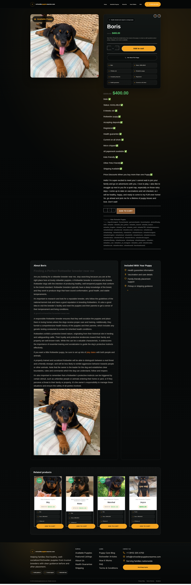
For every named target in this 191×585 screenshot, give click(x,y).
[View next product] (159, 15)
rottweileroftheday (109, 240)
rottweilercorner (128, 230)
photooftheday (155, 222)
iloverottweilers (145, 222)
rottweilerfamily (118, 232)
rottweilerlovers (138, 235)
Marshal (111, 502)
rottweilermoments (150, 235)
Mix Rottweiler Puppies (81, 500)
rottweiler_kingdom (109, 227)
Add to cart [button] (50, 526)
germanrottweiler (134, 222)
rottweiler (110, 225)
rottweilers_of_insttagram (122, 243)
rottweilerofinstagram (142, 237)
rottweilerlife (128, 235)
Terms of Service (150, 581)
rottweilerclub (118, 230)
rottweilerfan (127, 232)
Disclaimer (158, 581)
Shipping (79, 568)
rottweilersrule (107, 245)
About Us (124, 4)
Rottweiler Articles (108, 556)
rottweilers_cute (108, 243)
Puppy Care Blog (107, 553)
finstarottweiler (123, 222)
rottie (105, 225)
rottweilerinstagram (149, 232)
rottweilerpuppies (140, 240)
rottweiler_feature (147, 225)
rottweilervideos (118, 245)
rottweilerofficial (119, 237)
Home (105, 4)
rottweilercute (148, 230)
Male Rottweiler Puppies (118, 219)
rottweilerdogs (107, 232)
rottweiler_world (132, 227)
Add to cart (138, 48)
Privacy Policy (141, 581)
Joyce (143, 502)
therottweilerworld (139, 245)
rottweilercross (138, 230)
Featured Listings (83, 556)
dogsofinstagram (113, 222)
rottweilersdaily (147, 243)
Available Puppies (114, 4)
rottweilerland (120, 235)
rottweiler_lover (121, 227)
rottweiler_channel (135, 225)
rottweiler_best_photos (121, 225)
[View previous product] (155, 15)
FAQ (141, 4)
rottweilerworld (128, 245)
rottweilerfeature (137, 232)
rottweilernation (108, 237)
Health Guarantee (83, 564)
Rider (79, 504)
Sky (48, 502)
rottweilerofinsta (130, 237)
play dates (91, 352)
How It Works (133, 4)
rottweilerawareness (152, 227)
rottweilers (150, 240)
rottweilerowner (120, 240)
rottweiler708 (142, 227)
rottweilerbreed (108, 230)
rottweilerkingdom (109, 235)
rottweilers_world (136, 243)
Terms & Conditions (108, 568)
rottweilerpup (130, 240)
